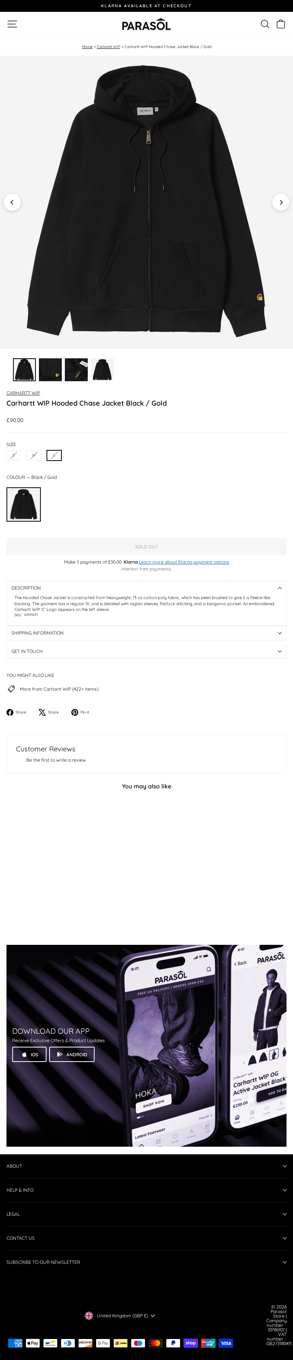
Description (26, 588)
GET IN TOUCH (27, 651)
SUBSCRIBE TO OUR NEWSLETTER (43, 1262)
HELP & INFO (20, 1190)
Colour (31, 477)
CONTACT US (20, 1238)
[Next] (280, 202)
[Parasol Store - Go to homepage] (146, 24)
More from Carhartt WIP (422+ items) (59, 689)
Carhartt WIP (108, 46)
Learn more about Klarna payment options (184, 562)
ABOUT (14, 1166)
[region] (146, 202)
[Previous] (12, 202)
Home (87, 46)
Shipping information (37, 633)
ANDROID (76, 1054)
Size (11, 444)
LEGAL (13, 1214)
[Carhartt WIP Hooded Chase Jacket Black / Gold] (23, 504)
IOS (34, 1054)
